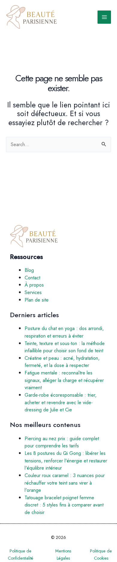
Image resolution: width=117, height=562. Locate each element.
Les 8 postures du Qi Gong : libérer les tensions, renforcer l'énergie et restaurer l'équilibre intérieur (66, 460)
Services (33, 292)
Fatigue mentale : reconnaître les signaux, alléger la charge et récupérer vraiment (64, 380)
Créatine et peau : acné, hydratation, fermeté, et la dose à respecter (62, 361)
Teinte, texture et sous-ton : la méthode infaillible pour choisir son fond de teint (65, 347)
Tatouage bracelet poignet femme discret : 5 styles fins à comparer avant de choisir (64, 505)
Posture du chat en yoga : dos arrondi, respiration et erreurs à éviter (64, 332)
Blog (29, 270)
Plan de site (37, 299)
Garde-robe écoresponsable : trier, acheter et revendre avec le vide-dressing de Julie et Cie (61, 402)
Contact (32, 277)
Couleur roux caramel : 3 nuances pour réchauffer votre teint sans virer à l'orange (65, 483)
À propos (34, 284)
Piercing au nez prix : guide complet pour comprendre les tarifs (62, 442)
